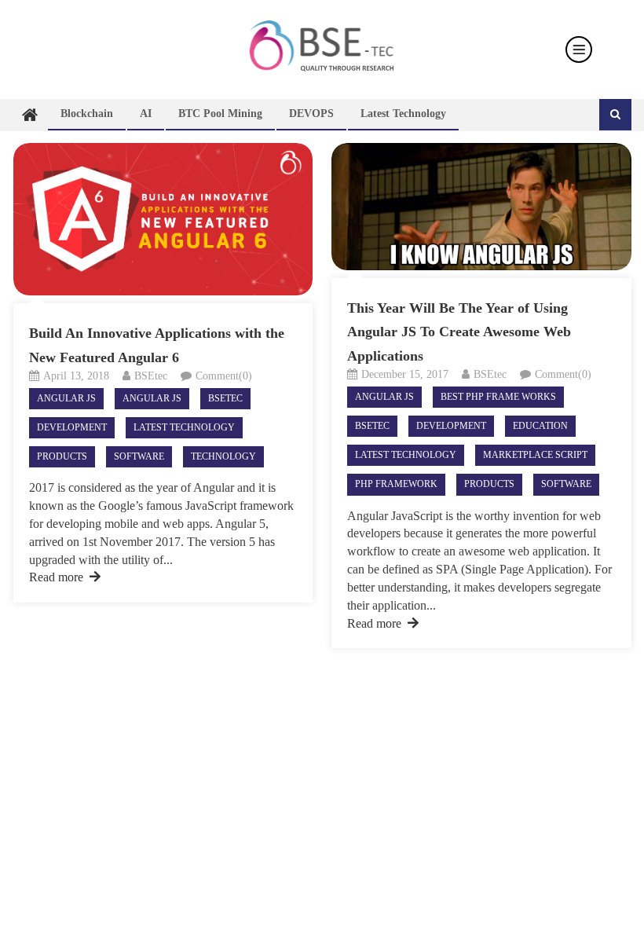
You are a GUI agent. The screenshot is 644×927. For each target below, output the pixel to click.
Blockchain (86, 113)
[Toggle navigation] (578, 49)
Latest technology (403, 113)
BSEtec (150, 376)
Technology (223, 456)
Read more (56, 577)
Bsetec (225, 398)
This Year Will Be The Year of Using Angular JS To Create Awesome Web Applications (459, 332)
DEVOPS (311, 113)
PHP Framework (396, 483)
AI (146, 113)
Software (139, 456)
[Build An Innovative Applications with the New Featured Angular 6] (163, 219)
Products (62, 456)
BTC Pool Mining (220, 113)
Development (72, 427)
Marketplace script (535, 454)
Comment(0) (224, 376)
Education (540, 425)
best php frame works (498, 396)
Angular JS (66, 398)
